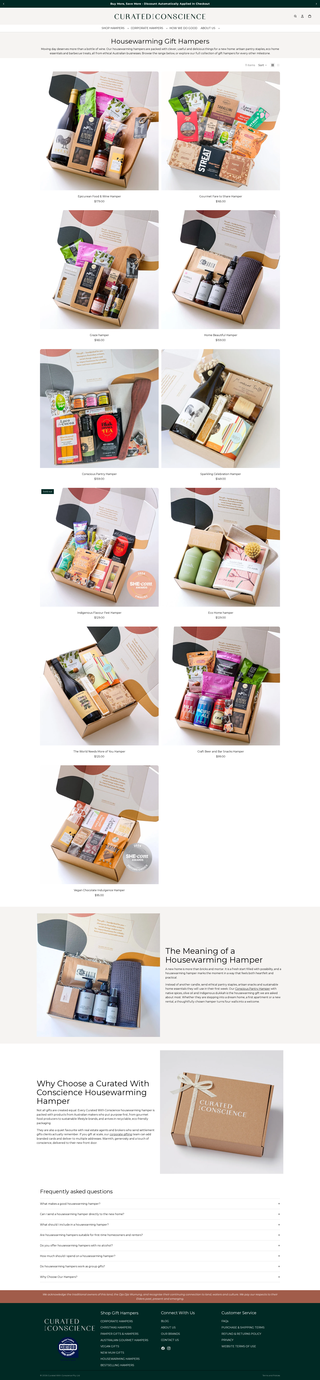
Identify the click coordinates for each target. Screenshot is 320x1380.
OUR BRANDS (170, 1333)
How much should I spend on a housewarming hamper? (77, 1256)
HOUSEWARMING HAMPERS (120, 1358)
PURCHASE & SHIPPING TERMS (243, 1327)
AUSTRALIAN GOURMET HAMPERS (124, 1340)
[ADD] (275, 185)
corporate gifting (121, 1134)
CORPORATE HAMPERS (116, 1321)
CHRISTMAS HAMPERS (116, 1327)
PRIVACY (227, 1340)
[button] (262, 65)
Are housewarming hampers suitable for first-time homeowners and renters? (91, 1235)
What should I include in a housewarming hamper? (74, 1224)
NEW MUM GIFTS (112, 1352)
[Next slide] (316, 4)
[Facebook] (163, 1348)
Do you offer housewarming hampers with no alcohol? (76, 1245)
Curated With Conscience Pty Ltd (64, 1375)
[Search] (295, 16)
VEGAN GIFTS (109, 1346)
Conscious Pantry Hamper (252, 988)
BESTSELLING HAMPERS (117, 1365)
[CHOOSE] (153, 185)
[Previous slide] (3, 4)
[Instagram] (169, 1348)
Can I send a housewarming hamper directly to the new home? (82, 1214)
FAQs (225, 1321)
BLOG (165, 1321)
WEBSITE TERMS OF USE (239, 1346)
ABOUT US (168, 1327)
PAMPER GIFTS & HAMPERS (119, 1333)
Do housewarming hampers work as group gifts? (72, 1266)
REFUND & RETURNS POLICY (241, 1333)
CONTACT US (170, 1340)
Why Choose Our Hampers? (58, 1276)
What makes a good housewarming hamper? (70, 1203)
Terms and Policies (271, 1375)
